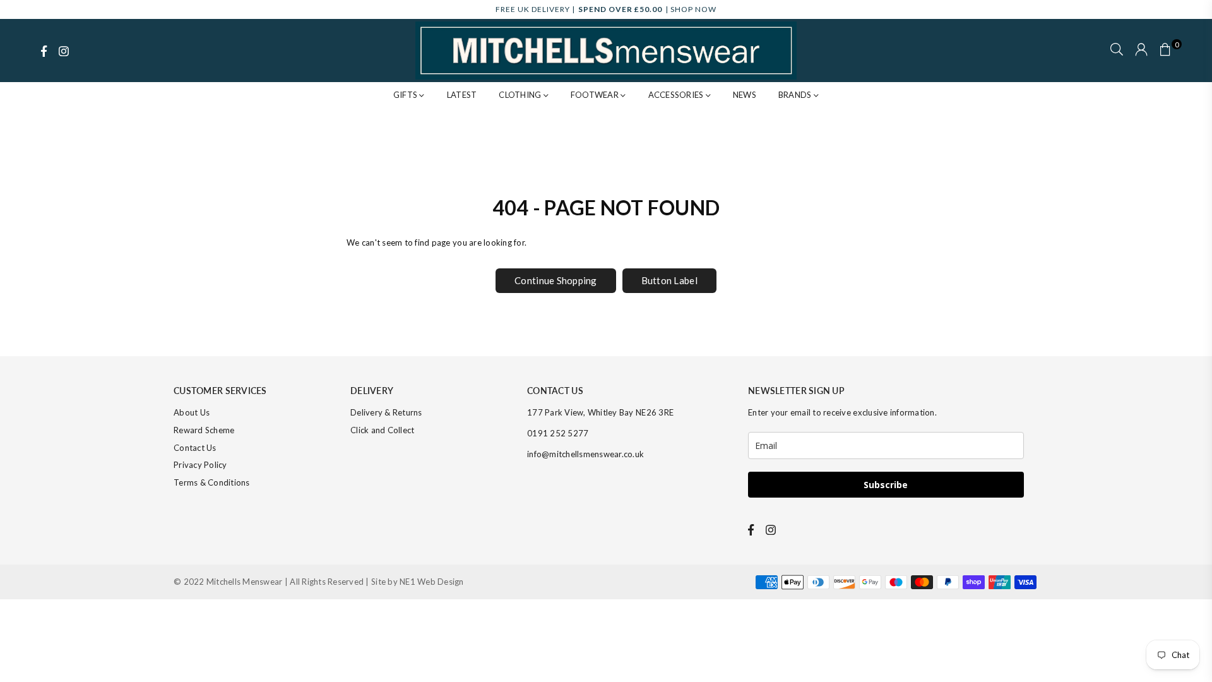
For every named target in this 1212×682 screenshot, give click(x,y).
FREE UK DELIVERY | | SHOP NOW (606, 9)
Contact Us (195, 448)
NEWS (744, 95)
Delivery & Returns (386, 412)
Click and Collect (382, 430)
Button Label (669, 280)
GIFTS (406, 95)
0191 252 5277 (557, 433)
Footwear (596, 95)
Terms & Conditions (212, 482)
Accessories (677, 95)
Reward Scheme (204, 430)
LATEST (462, 95)
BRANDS (796, 95)
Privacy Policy (200, 465)
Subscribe (886, 485)
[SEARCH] (1117, 50)
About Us (192, 412)
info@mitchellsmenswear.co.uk (585, 454)
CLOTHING (521, 95)
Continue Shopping (555, 280)
